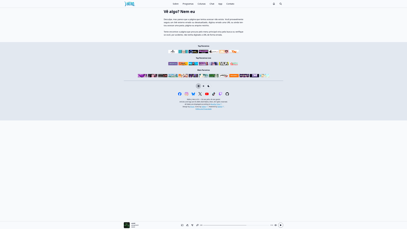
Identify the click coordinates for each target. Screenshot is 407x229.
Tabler (204, 107)
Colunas (202, 3)
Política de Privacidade (204, 109)
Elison (192, 107)
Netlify (219, 107)
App (220, 3)
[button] (273, 3)
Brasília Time (215, 104)
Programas (188, 3)
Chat (212, 3)
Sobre (175, 3)
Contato (230, 3)
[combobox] (187, 225)
